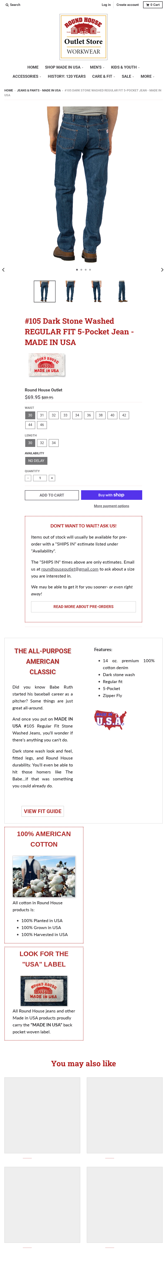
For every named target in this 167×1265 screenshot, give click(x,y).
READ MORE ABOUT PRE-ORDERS (83, 606)
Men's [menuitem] (96, 67)
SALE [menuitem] (126, 76)
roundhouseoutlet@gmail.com (70, 568)
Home (8, 90)
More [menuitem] (146, 76)
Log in (106, 5)
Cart (155, 5)
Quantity (32, 471)
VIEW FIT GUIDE (43, 811)
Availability (34, 453)
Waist (29, 407)
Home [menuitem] (32, 67)
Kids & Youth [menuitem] (124, 67)
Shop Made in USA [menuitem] (62, 67)
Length (31, 435)
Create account (128, 5)
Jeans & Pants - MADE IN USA (39, 90)
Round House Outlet (43, 390)
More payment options (111, 506)
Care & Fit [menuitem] (102, 76)
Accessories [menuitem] (25, 76)
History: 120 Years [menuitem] (67, 76)
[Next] (162, 270)
